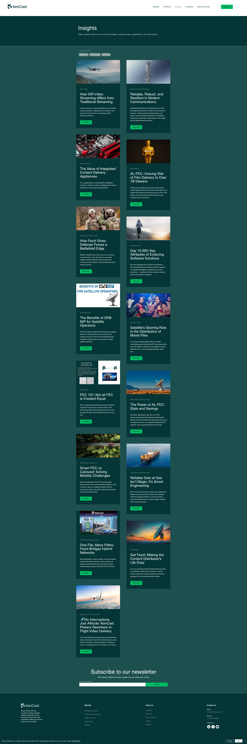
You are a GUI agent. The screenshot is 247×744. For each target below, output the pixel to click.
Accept (239, 741)
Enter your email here (85, 681)
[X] (213, 726)
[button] (155, 7)
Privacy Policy (76, 741)
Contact (148, 721)
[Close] (245, 740)
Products (149, 714)
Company (149, 710)
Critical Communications (93, 714)
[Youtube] (217, 726)
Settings (229, 741)
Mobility (87, 725)
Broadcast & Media (91, 711)
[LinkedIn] (208, 726)
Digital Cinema (90, 718)
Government (89, 721)
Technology (106, 54)
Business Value (95, 54)
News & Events (151, 717)
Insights (148, 724)
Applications (83, 54)
